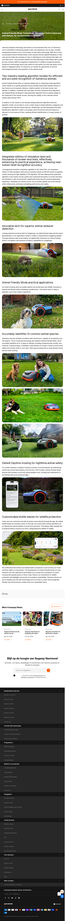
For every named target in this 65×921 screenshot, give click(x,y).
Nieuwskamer (8, 872)
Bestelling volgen (9, 824)
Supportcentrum (8, 828)
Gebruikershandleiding (10, 833)
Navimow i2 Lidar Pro (10, 695)
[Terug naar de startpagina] (3, 24)
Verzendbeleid (8, 772)
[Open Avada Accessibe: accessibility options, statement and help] (62, 896)
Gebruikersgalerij (8, 760)
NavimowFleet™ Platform (10, 738)
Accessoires (7, 722)
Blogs (5, 876)
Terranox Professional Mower (12, 734)
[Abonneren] (48, 670)
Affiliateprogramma (9, 746)
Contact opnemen (9, 846)
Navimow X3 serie (9, 713)
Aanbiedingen (8, 816)
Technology (9, 23)
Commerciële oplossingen (11, 729)
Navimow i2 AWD (8, 704)
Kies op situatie (8, 811)
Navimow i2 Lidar (8, 699)
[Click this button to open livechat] (62, 891)
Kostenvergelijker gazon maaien (13, 807)
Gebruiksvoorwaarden (27, 677)
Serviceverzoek (8, 842)
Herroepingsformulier (10, 851)
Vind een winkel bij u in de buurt (13, 884)
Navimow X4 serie (9, 708)
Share (6, 593)
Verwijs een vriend (9, 755)
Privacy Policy (38, 675)
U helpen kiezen (8, 802)
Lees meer (7, 639)
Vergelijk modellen (9, 798)
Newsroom (7, 629)
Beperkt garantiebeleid (10, 777)
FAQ (5, 837)
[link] (11, 627)
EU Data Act (7, 790)
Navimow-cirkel (8, 863)
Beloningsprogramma (10, 751)
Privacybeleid (8, 781)
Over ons (6, 858)
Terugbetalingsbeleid (10, 768)
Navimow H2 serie (9, 717)
